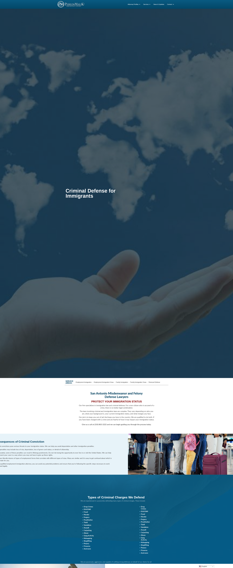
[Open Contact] (173, 4)
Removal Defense (154, 382)
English (204, 566)
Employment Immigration (84, 382)
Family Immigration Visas (138, 382)
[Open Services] (150, 4)
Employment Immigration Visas (104, 382)
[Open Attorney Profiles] (139, 4)
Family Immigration (122, 382)
